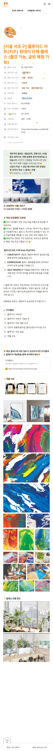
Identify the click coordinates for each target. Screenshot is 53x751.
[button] (45, 4)
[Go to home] (6, 4)
